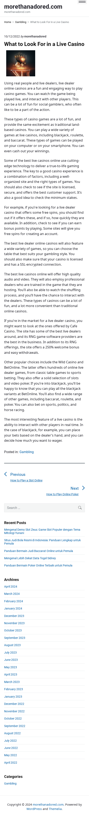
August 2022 (12, 733)
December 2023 (14, 616)
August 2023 (12, 645)
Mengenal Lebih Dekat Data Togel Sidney (30, 558)
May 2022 (10, 755)
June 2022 (11, 748)
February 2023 (13, 689)
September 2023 (14, 637)
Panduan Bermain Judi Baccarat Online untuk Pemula (38, 551)
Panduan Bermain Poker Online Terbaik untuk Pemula (38, 565)
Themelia (55, 809)
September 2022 (14, 726)
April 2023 (10, 674)
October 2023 (13, 630)
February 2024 (13, 601)
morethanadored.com (48, 804)
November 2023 (14, 623)
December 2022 (14, 703)
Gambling (26, 452)
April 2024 (10, 586)
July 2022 (10, 740)
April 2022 (10, 762)
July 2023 (10, 652)
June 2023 (11, 659)
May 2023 (10, 667)
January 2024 (13, 608)
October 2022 (13, 718)
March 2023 (12, 682)
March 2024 (12, 593)
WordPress (34, 809)
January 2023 (13, 696)
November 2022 (14, 711)
